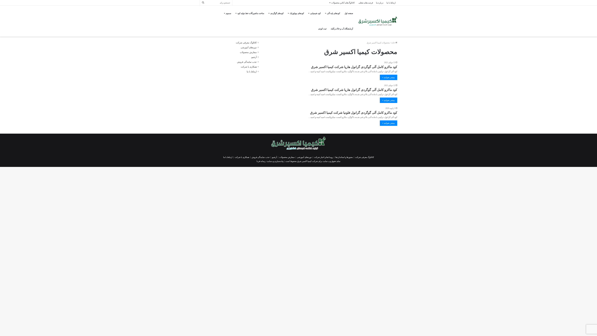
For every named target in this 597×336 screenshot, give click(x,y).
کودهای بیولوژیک (297, 13)
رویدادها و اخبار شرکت (323, 157)
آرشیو (254, 57)
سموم (228, 13)
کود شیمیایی (315, 13)
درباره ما (379, 3)
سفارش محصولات (248, 52)
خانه (393, 43)
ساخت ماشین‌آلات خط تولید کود (250, 13)
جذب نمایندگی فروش (247, 62)
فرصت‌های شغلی (366, 3)
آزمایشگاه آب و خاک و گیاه (342, 29)
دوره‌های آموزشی (249, 47)
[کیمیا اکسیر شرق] (377, 21)
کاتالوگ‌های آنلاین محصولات (343, 3)
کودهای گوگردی (277, 13)
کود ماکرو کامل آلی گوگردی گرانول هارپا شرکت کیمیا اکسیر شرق (354, 67)
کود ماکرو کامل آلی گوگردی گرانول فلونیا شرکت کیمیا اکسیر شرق (353, 112)
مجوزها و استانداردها (344, 157)
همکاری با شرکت (249, 67)
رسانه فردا (261, 161)
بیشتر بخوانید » (388, 77)
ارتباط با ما (391, 3)
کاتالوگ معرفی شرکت (246, 43)
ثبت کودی (322, 29)
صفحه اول (349, 13)
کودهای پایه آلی (333, 13)
